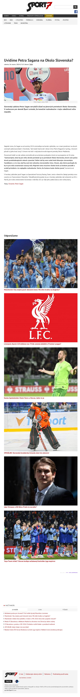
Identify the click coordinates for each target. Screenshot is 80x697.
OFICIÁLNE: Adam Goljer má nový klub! (17, 627)
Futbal (21, 16)
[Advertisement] (40, 40)
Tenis (16, 23)
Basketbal (24, 23)
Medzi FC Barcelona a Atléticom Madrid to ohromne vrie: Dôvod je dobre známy (30, 621)
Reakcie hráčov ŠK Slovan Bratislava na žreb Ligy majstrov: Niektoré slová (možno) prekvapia (33, 630)
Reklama (47, 674)
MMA (11, 20)
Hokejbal (39, 20)
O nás (21, 674)
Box (5, 20)
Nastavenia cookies (25, 678)
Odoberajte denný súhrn (34, 674)
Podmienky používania (60, 674)
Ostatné (49, 16)
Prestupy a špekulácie (35, 16)
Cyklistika (19, 20)
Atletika (66, 20)
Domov (6, 16)
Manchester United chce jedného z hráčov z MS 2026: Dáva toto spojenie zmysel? (30, 619)
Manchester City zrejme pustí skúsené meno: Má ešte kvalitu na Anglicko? (27, 616)
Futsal (57, 20)
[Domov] (39, 7)
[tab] (15, 609)
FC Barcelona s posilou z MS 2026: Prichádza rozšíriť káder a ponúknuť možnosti (30, 624)
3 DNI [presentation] (40, 609)
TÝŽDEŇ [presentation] (65, 609)
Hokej (14, 16)
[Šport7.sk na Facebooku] (76, 11)
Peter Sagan (19, 184)
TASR (31, 64)
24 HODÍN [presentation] (15, 609)
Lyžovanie (7, 23)
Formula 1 (29, 20)
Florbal (49, 20)
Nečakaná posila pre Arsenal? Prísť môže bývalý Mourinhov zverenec (26, 613)
